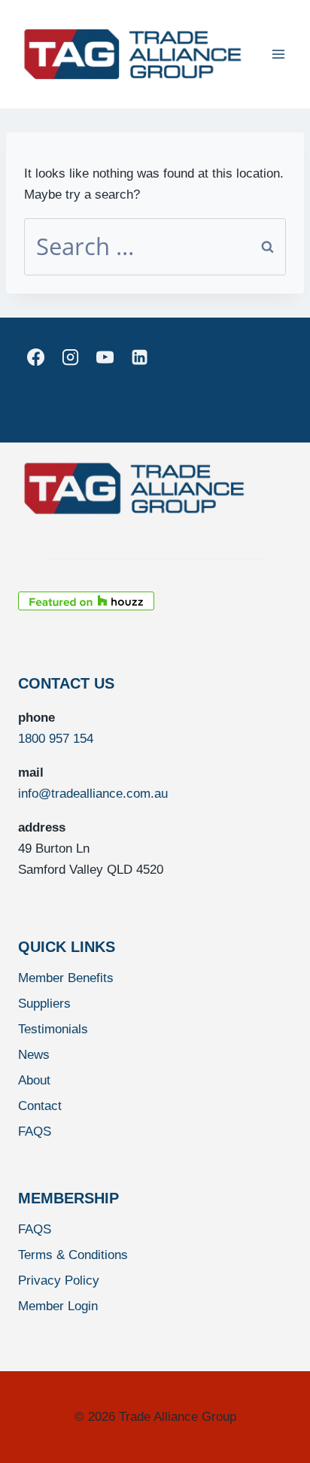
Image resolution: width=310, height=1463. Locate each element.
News (34, 1055)
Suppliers (44, 1003)
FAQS (34, 1131)
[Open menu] (278, 53)
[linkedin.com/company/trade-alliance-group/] (140, 357)
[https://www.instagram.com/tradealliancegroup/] (70, 357)
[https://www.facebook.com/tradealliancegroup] (35, 357)
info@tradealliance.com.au (93, 793)
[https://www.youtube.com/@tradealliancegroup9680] (104, 357)
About (34, 1080)
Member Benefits (66, 978)
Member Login (58, 1306)
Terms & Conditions (73, 1255)
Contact (40, 1106)
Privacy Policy (58, 1280)
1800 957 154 (55, 739)
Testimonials (53, 1029)
